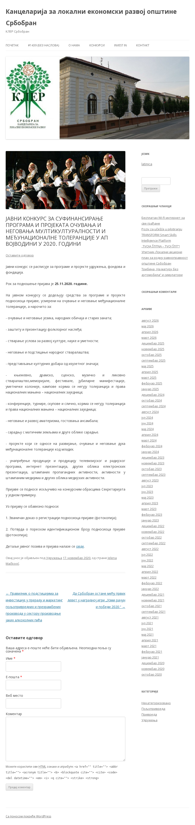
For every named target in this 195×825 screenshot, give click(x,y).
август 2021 (150, 617)
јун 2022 (147, 560)
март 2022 (148, 577)
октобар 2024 (151, 400)
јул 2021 (147, 623)
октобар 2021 (151, 606)
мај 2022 (147, 566)
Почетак (12, 45)
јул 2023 (147, 486)
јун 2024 (147, 423)
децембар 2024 (152, 395)
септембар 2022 (153, 543)
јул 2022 (147, 554)
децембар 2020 (152, 663)
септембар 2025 (153, 360)
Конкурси (97, 45)
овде (80, 546)
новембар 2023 (152, 463)
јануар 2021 (150, 657)
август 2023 (150, 480)
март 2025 (148, 377)
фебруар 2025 (151, 383)
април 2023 (149, 503)
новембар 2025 (152, 349)
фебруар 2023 (151, 514)
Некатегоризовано (156, 703)
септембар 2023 (153, 474)
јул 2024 (147, 417)
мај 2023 (147, 497)
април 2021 (149, 640)
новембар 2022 (152, 532)
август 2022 (150, 549)
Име (10, 658)
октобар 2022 (151, 537)
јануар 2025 (150, 389)
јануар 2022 (150, 589)
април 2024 (149, 434)
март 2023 (148, 509)
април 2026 (149, 332)
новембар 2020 (152, 669)
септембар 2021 (153, 611)
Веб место (14, 695)
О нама (74, 45)
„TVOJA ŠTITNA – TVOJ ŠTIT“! (160, 246)
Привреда (149, 714)
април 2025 (149, 372)
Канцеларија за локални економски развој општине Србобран (91, 17)
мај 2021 (147, 634)
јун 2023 (147, 492)
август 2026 (150, 320)
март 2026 (148, 337)
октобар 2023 (151, 469)
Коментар (14, 714)
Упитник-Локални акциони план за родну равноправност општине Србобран (164, 257)
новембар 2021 (152, 600)
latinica (146, 164)
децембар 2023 (152, 457)
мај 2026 (147, 326)
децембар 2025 (152, 343)
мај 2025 (147, 366)
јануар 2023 (150, 520)
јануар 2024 (150, 452)
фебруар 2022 (151, 583)
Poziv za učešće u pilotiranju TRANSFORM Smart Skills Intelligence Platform (161, 235)
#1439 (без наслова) (43, 45)
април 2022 (149, 572)
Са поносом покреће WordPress (28, 816)
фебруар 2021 (151, 651)
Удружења (54, 558)
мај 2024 (147, 429)
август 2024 (150, 412)
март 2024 (148, 440)
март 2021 (148, 646)
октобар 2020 (151, 674)
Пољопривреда (153, 709)
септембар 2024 (153, 406)
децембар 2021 (152, 594)
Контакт (142, 45)
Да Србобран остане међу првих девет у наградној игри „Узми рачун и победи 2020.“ (96, 600)
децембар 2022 (152, 526)
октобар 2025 (151, 355)
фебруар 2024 (151, 446)
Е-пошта (14, 677)
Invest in (120, 45)
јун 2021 (147, 629)
